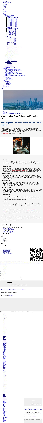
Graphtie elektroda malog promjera (11, 45)
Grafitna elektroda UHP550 (12, 23)
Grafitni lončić (9, 63)
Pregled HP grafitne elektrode (12, 28)
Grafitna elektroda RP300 (11, 38)
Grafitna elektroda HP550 (11, 34)
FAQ (3, 85)
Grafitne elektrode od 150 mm (12, 49)
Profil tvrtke (7, 81)
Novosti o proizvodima (9, 79)
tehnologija (5, 68)
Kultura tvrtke (7, 82)
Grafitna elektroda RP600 (11, 44)
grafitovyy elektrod (39, 262)
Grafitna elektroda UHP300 (12, 18)
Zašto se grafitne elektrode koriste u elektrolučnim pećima (15, 75)
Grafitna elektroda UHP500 (12, 22)
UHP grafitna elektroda (9, 16)
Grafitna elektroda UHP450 (12, 21)
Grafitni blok (9, 65)
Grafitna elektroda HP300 (11, 29)
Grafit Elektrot (3, 262)
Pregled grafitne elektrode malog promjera (14, 46)
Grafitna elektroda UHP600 (12, 24)
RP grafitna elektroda (8, 36)
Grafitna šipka (9, 64)
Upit (3, 9)
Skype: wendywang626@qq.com (9, 232)
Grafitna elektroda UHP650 (12, 25)
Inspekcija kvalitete (8, 74)
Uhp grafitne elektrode (31, 262)
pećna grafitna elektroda (22, 262)
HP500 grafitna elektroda (11, 33)
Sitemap (22, 261)
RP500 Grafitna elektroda (11, 42)
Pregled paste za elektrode (11, 60)
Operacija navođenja (8, 71)
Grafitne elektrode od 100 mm (12, 48)
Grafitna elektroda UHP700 (12, 26)
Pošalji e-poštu (3, 272)
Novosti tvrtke (7, 77)
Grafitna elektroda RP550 (11, 43)
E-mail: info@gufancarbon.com (8, 229)
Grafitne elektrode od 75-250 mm (13, 53)
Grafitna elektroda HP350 (11, 30)
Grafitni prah (9, 58)
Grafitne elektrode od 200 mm (12, 50)
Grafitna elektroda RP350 (11, 39)
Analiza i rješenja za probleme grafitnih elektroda (13, 73)
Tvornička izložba (8, 84)
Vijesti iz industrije (8, 78)
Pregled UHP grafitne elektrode (12, 17)
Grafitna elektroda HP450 (11, 32)
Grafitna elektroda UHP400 (12, 20)
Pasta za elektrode (8, 59)
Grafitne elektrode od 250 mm (12, 52)
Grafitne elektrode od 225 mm (12, 51)
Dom (3, 13)
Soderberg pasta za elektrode (12, 61)
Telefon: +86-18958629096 (7, 228)
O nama (4, 80)
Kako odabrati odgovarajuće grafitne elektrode (13, 69)
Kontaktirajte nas (6, 86)
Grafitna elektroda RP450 (11, 41)
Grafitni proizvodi (8, 62)
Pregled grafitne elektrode (9, 15)
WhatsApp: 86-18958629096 (8, 231)
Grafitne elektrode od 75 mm (12, 47)
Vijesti (4, 76)
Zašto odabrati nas (8, 83)
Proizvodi (4, 14)
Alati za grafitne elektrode (9, 66)
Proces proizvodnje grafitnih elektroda (11, 72)
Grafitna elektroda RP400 (11, 40)
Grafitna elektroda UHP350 (12, 19)
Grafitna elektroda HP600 (11, 35)
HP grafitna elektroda (8, 27)
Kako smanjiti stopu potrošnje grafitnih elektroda (13, 70)
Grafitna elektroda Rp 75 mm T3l (12, 262)
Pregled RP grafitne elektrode (12, 37)
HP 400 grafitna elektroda (11, 31)
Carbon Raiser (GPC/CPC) (10, 67)
